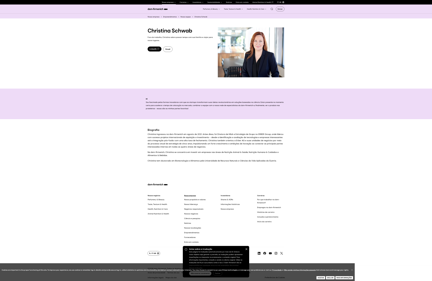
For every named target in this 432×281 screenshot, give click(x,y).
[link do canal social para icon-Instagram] (276, 253)
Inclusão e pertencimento (267, 217)
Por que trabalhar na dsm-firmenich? (268, 201)
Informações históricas (230, 204)
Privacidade (277, 270)
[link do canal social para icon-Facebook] (265, 253)
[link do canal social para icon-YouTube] (270, 253)
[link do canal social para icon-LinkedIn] (259, 253)
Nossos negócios (154, 196)
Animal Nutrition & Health (158, 214)
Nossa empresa (153, 17)
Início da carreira (264, 221)
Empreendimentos (170, 17)
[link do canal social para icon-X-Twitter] (281, 253)
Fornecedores (190, 237)
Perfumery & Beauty (156, 199)
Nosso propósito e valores (195, 199)
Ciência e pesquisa (192, 218)
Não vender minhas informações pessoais (300, 270)
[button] (272, 9)
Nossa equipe (186, 17)
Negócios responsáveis (193, 209)
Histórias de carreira (265, 212)
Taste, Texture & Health (157, 204)
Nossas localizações (192, 228)
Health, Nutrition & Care (158, 209)
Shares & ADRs (227, 199)
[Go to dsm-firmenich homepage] (158, 9)
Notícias (187, 223)
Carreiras (260, 196)
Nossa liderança (191, 204)
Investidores (225, 196)
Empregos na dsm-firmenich (269, 207)
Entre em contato (191, 242)
